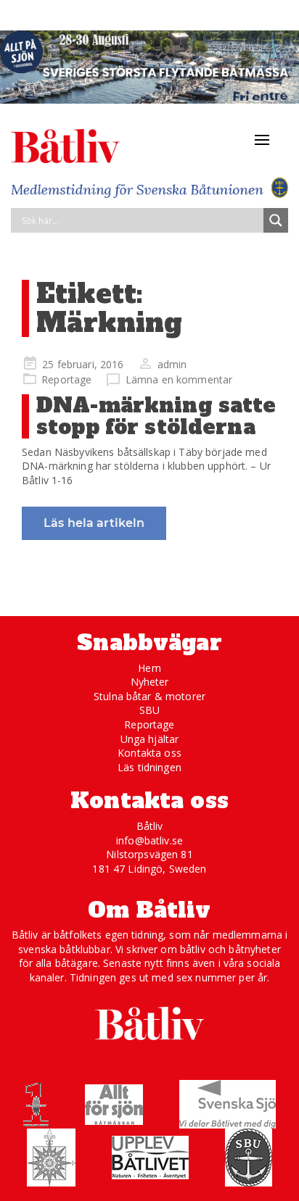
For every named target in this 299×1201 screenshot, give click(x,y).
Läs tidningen (149, 767)
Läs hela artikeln (94, 523)
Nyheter (150, 682)
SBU (149, 710)
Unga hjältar (149, 739)
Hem (149, 668)
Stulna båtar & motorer (149, 696)
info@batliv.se (149, 840)
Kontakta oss (149, 753)
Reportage (66, 379)
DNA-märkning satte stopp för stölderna (156, 416)
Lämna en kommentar (179, 379)
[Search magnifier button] (275, 220)
